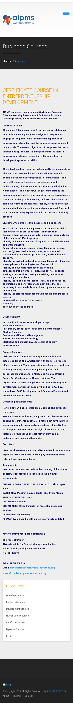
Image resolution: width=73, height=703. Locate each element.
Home (7, 61)
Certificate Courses (16, 622)
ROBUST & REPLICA (57, 691)
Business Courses (15, 602)
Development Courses (17, 609)
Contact (29, 696)
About (6, 696)
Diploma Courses (15, 629)
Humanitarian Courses (17, 615)
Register (10, 636)
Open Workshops (15, 595)
